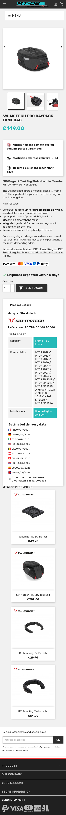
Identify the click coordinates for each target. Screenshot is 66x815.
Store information (16, 791)
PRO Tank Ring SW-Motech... (33, 653)
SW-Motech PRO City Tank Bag (33, 595)
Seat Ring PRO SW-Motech (33, 536)
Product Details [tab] (20, 305)
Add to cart (31, 288)
